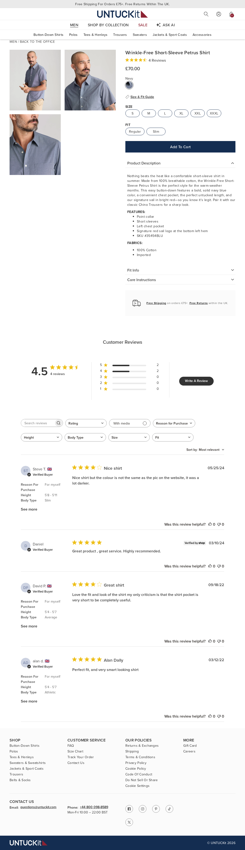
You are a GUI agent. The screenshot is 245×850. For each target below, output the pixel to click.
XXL (198, 113)
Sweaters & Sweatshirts (28, 763)
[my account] (218, 14)
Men (13, 41)
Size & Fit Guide (142, 97)
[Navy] (129, 85)
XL (181, 113)
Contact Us (75, 763)
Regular (135, 131)
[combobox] (86, 423)
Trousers (120, 34)
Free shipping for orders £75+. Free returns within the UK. (122, 4)
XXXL (214, 113)
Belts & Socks (20, 780)
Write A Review (196, 380)
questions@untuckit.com (38, 807)
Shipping (132, 751)
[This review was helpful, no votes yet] (210, 524)
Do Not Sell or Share (141, 780)
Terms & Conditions (140, 757)
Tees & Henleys (96, 34)
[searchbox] (37, 423)
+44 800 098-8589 (94, 807)
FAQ (70, 745)
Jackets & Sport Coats (170, 34)
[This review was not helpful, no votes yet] (219, 524)
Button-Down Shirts (48, 34)
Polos (73, 34)
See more (29, 509)
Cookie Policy (135, 768)
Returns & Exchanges (142, 745)
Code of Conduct (138, 774)
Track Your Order (80, 757)
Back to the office (37, 41)
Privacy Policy (135, 763)
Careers (189, 751)
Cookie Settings (137, 786)
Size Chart (75, 751)
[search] (206, 14)
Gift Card (190, 745)
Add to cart (180, 146)
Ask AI (169, 24)
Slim (156, 131)
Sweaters (140, 34)
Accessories (202, 34)
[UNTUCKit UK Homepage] (122, 14)
